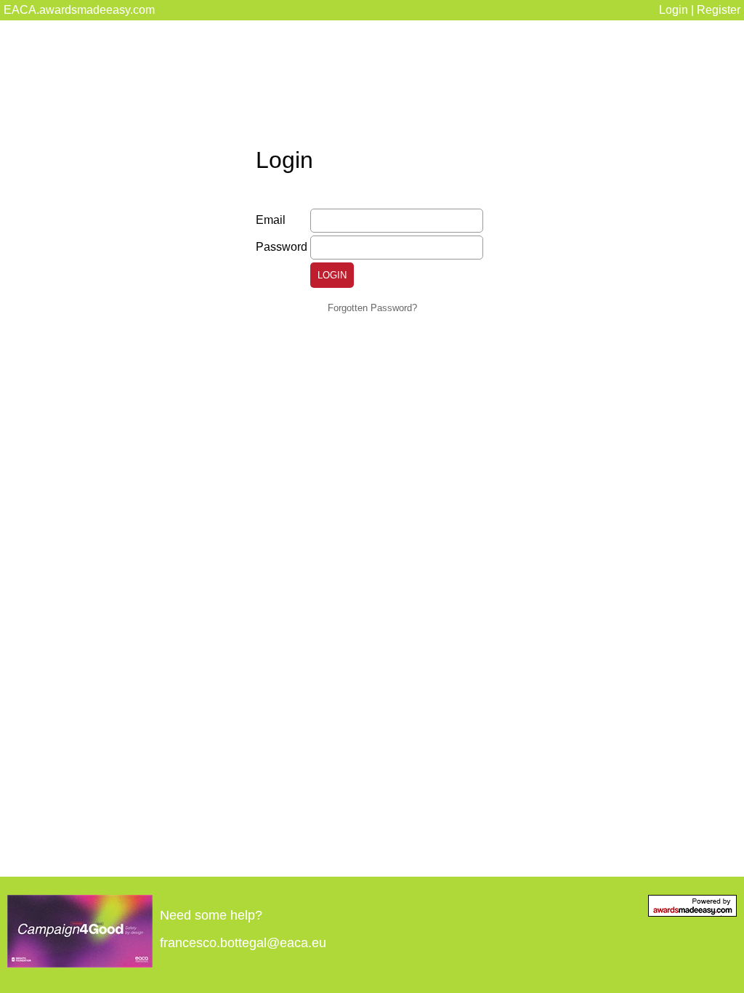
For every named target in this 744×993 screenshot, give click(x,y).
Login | (678, 10)
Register (718, 10)
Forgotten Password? (372, 307)
